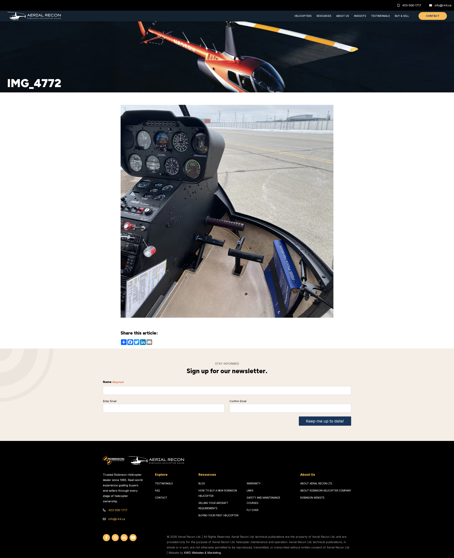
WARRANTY (254, 483)
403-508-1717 (411, 5)
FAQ (157, 490)
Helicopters (303, 15)
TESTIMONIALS (164, 483)
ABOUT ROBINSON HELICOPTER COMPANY (325, 490)
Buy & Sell (402, 15)
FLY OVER (252, 510)
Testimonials (380, 15)
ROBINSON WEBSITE (312, 497)
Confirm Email (237, 401)
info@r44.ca (443, 5)
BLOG (201, 483)
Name (113, 382)
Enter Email (109, 401)
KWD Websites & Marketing (202, 552)
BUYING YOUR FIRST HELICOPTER (218, 515)
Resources (324, 15)
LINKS (250, 490)
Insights (360, 15)
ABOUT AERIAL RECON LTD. (316, 483)
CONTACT (432, 15)
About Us (342, 15)
